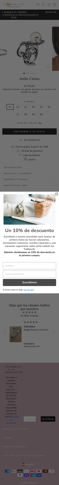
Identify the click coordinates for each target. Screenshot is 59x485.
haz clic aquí (29, 290)
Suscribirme (29, 282)
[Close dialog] (56, 194)
